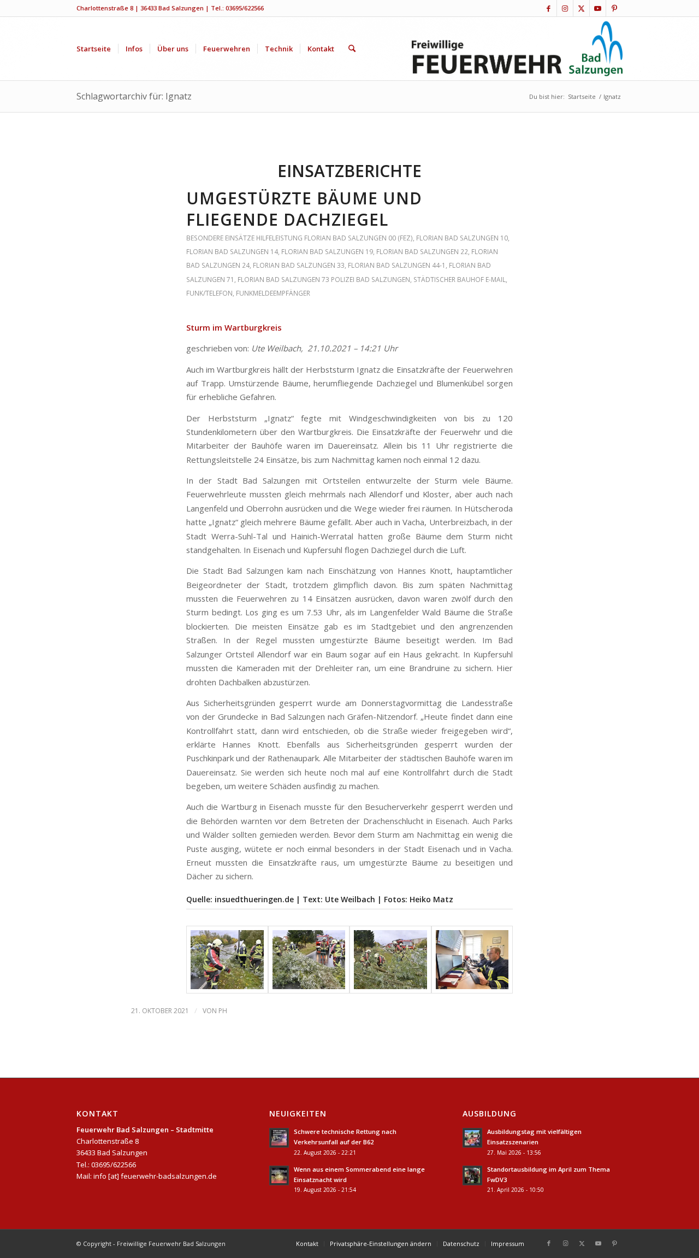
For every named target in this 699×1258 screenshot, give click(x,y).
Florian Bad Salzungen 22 (422, 251)
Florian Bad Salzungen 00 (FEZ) (358, 238)
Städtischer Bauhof (448, 279)
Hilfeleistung (279, 238)
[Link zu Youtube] (598, 8)
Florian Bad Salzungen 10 (462, 238)
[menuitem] (93, 48)
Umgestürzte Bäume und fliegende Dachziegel (304, 209)
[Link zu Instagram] (565, 8)
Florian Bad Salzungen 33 (299, 265)
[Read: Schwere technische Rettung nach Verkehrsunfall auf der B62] (279, 1138)
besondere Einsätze (220, 238)
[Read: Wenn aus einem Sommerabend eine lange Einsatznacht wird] (279, 1175)
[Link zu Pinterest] (614, 8)
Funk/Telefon (209, 293)
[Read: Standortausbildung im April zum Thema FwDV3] (472, 1175)
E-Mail (495, 279)
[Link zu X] (581, 8)
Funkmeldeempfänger (273, 293)
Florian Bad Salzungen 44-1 (397, 265)
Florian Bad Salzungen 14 (232, 251)
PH (222, 1010)
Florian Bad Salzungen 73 (283, 279)
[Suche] (352, 48)
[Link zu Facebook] (548, 8)
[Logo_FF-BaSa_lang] (517, 48)
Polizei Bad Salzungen (370, 279)
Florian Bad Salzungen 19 (327, 251)
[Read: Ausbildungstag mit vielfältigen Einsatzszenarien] (472, 1138)
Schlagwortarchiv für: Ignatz (134, 96)
